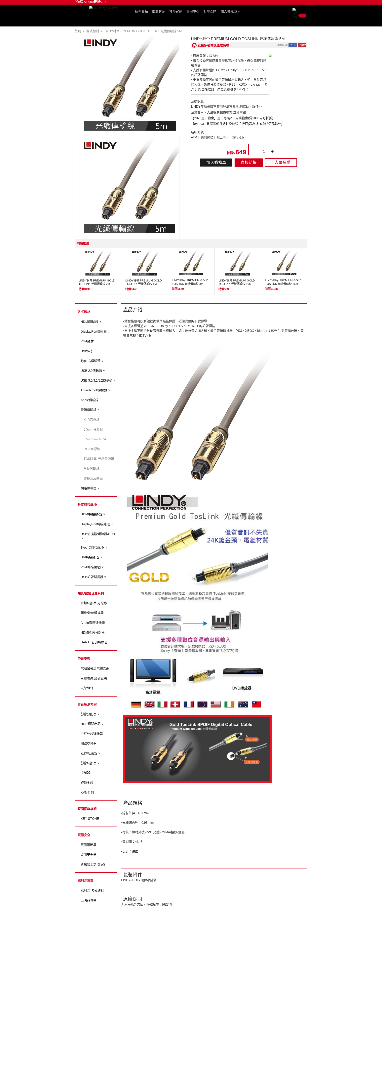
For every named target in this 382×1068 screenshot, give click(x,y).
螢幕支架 (84, 658)
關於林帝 (158, 11)
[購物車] (299, 15)
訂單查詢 (210, 11)
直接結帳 (249, 162)
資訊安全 (84, 835)
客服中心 (192, 11)
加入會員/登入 (231, 11)
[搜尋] (290, 12)
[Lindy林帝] (103, 8)
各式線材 (84, 312)
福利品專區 (86, 880)
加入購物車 (216, 162)
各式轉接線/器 (87, 504)
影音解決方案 (87, 704)
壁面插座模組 (87, 809)
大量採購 (282, 162)
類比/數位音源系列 (91, 593)
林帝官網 (175, 11)
